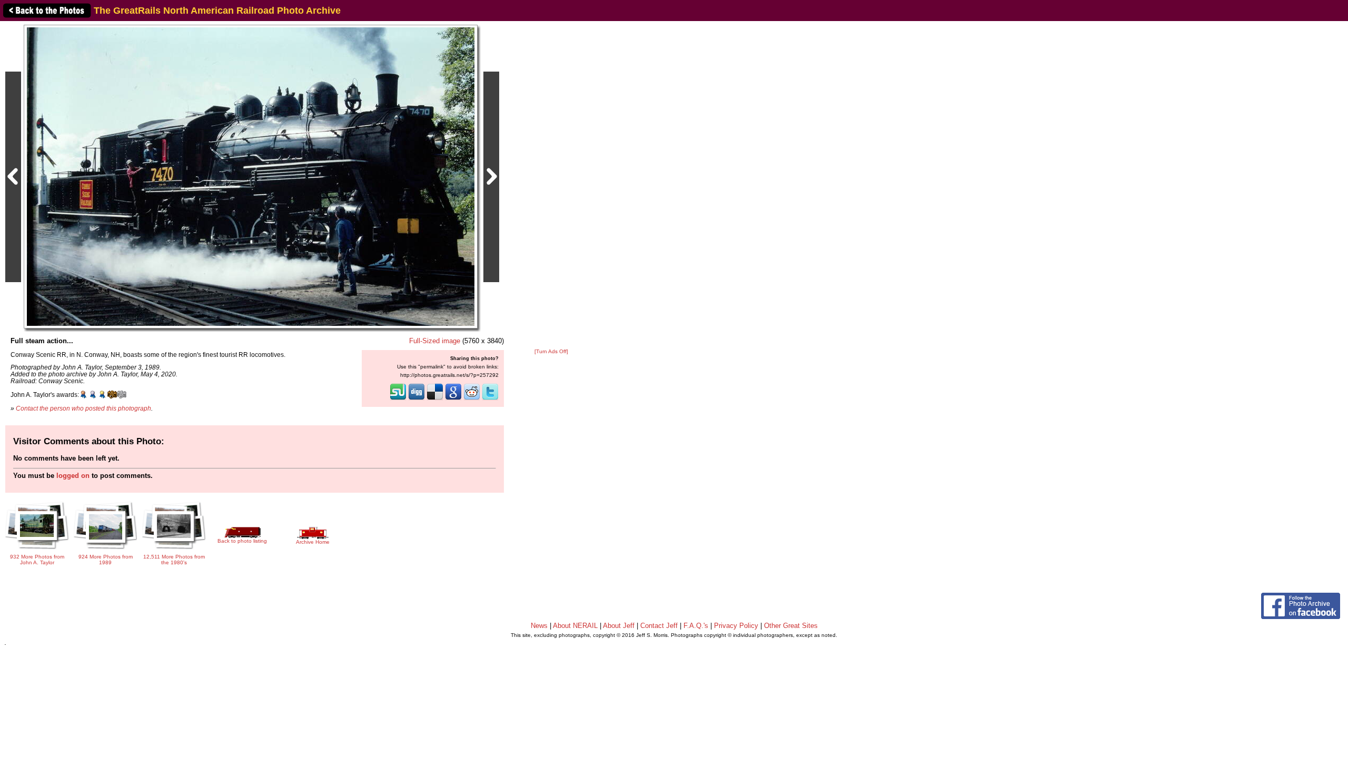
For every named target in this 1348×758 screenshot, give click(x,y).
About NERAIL (575, 626)
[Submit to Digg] (416, 399)
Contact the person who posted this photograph (83, 408)
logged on (73, 476)
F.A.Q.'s (695, 626)
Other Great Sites (791, 626)
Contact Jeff (659, 626)
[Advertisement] (551, 185)
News (539, 626)
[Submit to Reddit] (471, 399)
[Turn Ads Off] (551, 351)
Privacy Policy (736, 626)
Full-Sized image (434, 341)
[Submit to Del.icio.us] (435, 399)
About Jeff (619, 626)
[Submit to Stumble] (398, 399)
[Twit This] (490, 399)
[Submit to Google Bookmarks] (453, 399)
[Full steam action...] (250, 176)
